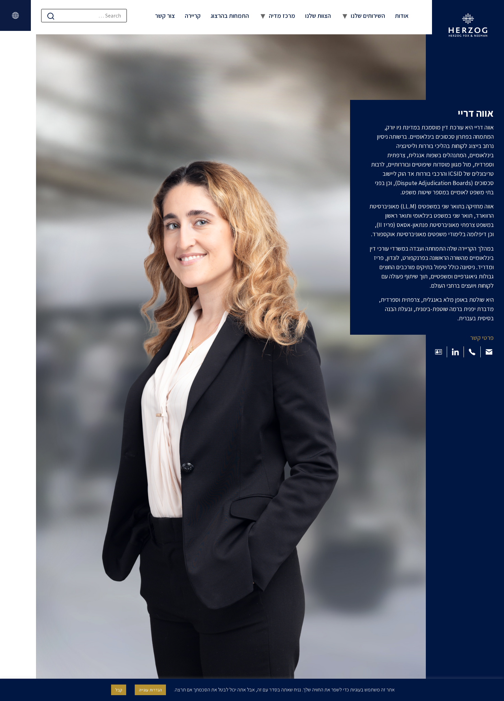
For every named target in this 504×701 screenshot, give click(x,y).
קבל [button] (118, 690)
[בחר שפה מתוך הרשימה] (15, 15)
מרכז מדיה (282, 16)
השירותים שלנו (368, 16)
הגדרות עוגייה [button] (150, 690)
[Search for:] (84, 15)
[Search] (50, 16)
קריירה (193, 16)
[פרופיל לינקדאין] (455, 352)
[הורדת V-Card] (438, 352)
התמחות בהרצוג (230, 16)
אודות (402, 16)
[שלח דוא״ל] (489, 352)
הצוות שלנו (318, 16)
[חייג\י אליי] (472, 352)
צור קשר (165, 16)
